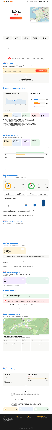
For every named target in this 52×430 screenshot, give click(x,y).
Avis (9, 58)
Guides (44, 1)
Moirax (38, 419)
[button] (26, 325)
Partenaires (18, 418)
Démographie (14, 58)
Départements (36, 1)
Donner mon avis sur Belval (17, 17)
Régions (31, 1)
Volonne (45, 417)
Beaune (45, 419)
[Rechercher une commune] (47, 1)
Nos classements (29, 417)
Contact (32, 428)
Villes (41, 1)
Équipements (28, 58)
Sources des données (19, 417)
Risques (42, 58)
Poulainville (39, 417)
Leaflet (43, 21)
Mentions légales (21, 428)
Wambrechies (45, 418)
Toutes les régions (29, 418)
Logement (23, 58)
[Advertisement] (26, 29)
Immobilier (33, 58)
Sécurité (38, 58)
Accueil (27, 1)
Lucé (38, 418)
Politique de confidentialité (27, 428)
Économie (18, 58)
